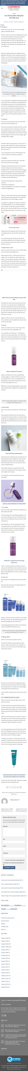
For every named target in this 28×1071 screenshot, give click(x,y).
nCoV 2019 (24, 905)
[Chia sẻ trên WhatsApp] (7, 787)
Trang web (5, 853)
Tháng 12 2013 (5, 984)
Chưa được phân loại (6, 918)
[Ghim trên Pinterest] (18, 787)
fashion (17, 905)
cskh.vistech (4, 880)
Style (2, 923)
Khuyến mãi (4, 920)
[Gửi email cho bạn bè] (15, 787)
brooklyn (5, 905)
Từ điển (14, 13)
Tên (4, 839)
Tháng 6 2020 (4, 949)
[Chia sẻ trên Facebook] (10, 787)
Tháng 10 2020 (5, 938)
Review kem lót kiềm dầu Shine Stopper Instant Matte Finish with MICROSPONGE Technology (15, 1042)
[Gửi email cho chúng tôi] (5, 1015)
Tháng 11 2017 (5, 978)
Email (4, 846)
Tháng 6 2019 (4, 955)
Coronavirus (12, 905)
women (13, 908)
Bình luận (5, 826)
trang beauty (21, 21)
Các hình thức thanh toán (14, 1063)
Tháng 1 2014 (4, 981)
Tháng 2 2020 (4, 952)
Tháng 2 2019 (4, 964)
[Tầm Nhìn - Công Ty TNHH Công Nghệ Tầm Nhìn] (14, 8)
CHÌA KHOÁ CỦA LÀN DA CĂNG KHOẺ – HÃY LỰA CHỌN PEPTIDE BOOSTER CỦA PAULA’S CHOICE (15, 1036)
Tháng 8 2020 (4, 944)
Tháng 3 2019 (4, 961)
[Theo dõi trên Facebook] (2, 1015)
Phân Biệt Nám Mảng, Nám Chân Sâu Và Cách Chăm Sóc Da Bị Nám (15, 1025)
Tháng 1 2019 (4, 967)
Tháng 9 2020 (4, 941)
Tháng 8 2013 (4, 987)
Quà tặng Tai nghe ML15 (17, 880)
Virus (7, 909)
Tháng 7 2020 (4, 946)
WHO (9, 909)
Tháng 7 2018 (4, 970)
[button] (2, 8)
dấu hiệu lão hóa (10, 31)
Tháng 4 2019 (4, 958)
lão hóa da (16, 420)
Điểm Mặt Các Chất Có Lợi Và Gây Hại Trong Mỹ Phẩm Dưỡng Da (15, 1030)
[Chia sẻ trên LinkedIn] (20, 787)
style (3, 908)
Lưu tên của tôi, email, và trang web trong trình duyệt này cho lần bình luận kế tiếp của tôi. (13, 862)
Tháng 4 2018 (4, 972)
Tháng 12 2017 (5, 975)
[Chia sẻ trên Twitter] (12, 787)
